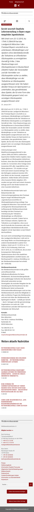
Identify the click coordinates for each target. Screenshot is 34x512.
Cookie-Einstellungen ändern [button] (10, 475)
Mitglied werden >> (7, 430)
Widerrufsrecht (5, 471)
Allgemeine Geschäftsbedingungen (12, 469)
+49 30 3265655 (8, 457)
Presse (3, 463)
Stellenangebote (6, 465)
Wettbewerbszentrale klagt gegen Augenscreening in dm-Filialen (12, 349)
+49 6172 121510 (8, 442)
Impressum (4, 479)
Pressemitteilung (6, 24)
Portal (11, 2)
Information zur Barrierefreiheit (10, 477)
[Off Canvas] (4, 21)
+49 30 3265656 (8, 455)
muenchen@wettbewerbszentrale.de (14, 335)
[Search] (29, 21)
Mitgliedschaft (19, 2)
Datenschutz (5, 473)
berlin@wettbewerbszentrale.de (10, 459)
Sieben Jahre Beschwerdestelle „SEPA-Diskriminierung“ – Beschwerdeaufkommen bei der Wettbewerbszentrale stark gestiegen (14, 403)
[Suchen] (31, 484)
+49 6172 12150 (8, 440)
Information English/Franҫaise (10, 467)
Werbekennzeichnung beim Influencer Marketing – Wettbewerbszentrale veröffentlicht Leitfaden (13, 360)
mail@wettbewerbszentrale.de (10, 444)
